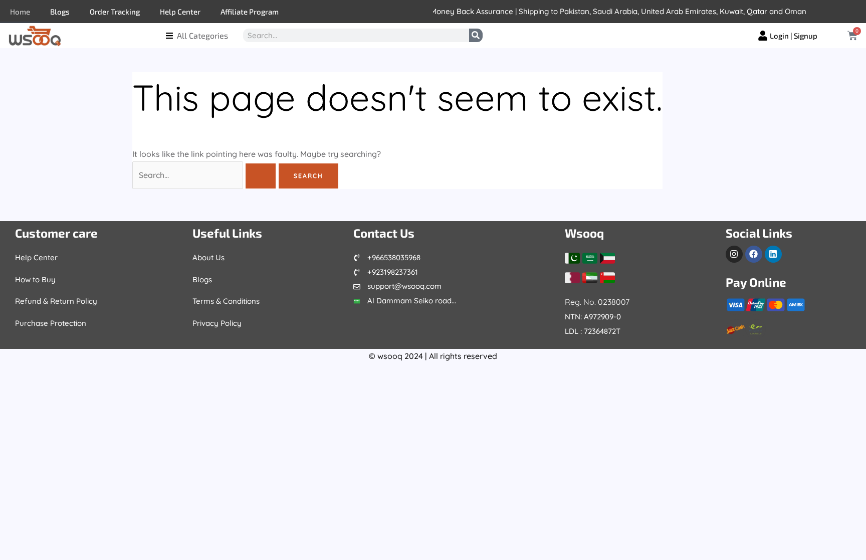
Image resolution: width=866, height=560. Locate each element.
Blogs (60, 11)
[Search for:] (205, 175)
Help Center (180, 11)
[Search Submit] (260, 176)
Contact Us (383, 233)
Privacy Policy (217, 323)
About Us (208, 257)
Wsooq (584, 233)
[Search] (476, 35)
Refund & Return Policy (56, 301)
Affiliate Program (250, 11)
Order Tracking (115, 11)
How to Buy (35, 279)
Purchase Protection (50, 323)
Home (20, 11)
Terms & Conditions (226, 301)
